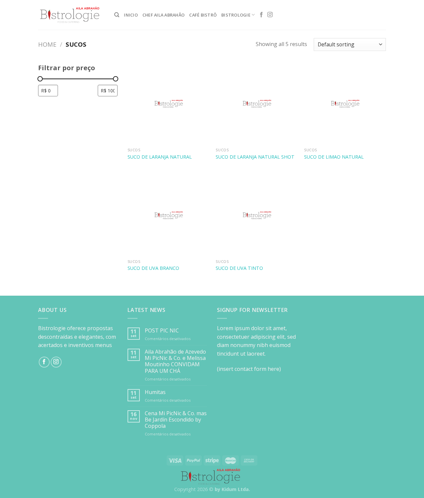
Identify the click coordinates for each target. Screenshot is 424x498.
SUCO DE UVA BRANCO (153, 268)
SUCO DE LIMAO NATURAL (334, 157)
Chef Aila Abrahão (163, 15)
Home (47, 44)
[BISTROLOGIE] (71, 15)
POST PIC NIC (162, 330)
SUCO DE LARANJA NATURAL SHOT (255, 157)
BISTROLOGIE (235, 15)
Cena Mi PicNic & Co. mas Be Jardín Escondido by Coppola (176, 419)
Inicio (131, 15)
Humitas (155, 392)
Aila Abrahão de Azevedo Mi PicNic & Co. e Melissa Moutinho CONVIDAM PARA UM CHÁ (175, 361)
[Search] (116, 15)
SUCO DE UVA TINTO (239, 268)
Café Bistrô (203, 15)
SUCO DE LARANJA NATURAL (160, 157)
